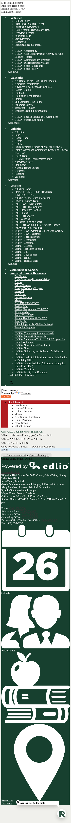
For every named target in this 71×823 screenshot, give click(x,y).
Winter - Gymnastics (25, 239)
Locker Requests (23, 297)
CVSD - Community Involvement (32, 59)
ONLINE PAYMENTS (27, 303)
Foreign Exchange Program (29, 288)
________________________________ (36, 47)
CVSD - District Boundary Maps (32, 62)
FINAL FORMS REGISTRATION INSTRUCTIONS (33, 193)
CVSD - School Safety (26, 68)
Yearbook (20, 176)
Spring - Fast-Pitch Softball (29, 248)
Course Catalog (23, 89)
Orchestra (20, 170)
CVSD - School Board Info (29, 65)
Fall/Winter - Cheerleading (28, 227)
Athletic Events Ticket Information (33, 197)
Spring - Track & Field (26, 260)
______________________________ (34, 330)
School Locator (23, 426)
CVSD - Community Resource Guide (34, 333)
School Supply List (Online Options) (34, 324)
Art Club (19, 131)
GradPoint (20, 92)
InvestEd (19, 291)
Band (17, 134)
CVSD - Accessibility (26, 50)
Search (11, 382)
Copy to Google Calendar (14, 446)
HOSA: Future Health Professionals (33, 158)
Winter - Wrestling (24, 242)
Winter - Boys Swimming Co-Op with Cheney (39, 230)
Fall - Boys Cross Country (28, 203)
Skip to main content (12, 2)
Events (4, 449)
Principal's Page (23, 35)
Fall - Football (22, 212)
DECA (18, 143)
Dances (18, 282)
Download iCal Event (43, 446)
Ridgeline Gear (22, 312)
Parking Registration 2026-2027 (31, 309)
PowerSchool (22, 423)
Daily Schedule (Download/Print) (32, 29)
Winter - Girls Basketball (27, 236)
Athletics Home (23, 189)
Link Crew (20, 164)
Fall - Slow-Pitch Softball (28, 209)
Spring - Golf (21, 251)
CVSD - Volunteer (24, 369)
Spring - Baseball (24, 245)
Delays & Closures (24, 408)
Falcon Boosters (23, 285)
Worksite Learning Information (31, 110)
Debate (18, 140)
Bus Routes (21, 276)
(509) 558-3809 (49, 520)
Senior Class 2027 (24, 315)
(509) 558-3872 (30, 517)
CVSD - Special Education (29, 119)
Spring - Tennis (23, 257)
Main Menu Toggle (11, 11)
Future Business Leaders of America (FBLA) (38, 146)
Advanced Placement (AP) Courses (33, 86)
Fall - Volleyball (23, 218)
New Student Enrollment (27, 417)
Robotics (19, 173)
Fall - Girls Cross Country (28, 206)
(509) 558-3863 (30, 514)
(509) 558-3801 (28, 511)
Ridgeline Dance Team (26, 200)
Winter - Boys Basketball (28, 233)
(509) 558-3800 (17, 508)
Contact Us (20, 41)
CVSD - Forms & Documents (30, 336)
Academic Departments (27, 83)
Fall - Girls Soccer (24, 215)
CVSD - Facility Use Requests (31, 372)
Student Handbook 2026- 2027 (31, 318)
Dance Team (21, 137)
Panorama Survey (24, 104)
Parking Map (21, 306)
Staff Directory (22, 38)
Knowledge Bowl (24, 161)
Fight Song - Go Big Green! (29, 23)
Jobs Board (20, 294)
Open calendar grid (39, 455)
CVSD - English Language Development (36, 116)
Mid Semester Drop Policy (28, 101)
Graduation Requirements (28, 95)
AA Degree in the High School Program (35, 80)
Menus (18, 300)
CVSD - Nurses (23, 348)
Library (18, 98)
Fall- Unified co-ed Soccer (28, 221)
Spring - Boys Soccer (26, 254)
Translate (26, 393)
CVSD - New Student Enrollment (32, 345)
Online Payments (23, 420)
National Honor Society (27, 167)
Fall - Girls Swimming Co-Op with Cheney (37, 224)
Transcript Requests (25, 107)
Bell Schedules (22, 20)
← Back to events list (14, 455)
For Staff (6, 396)
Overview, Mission (24, 32)
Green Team (21, 155)
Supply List (21, 321)
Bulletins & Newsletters (27, 26)
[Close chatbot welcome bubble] (18, 802)
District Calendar (23, 411)
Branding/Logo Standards (28, 44)
